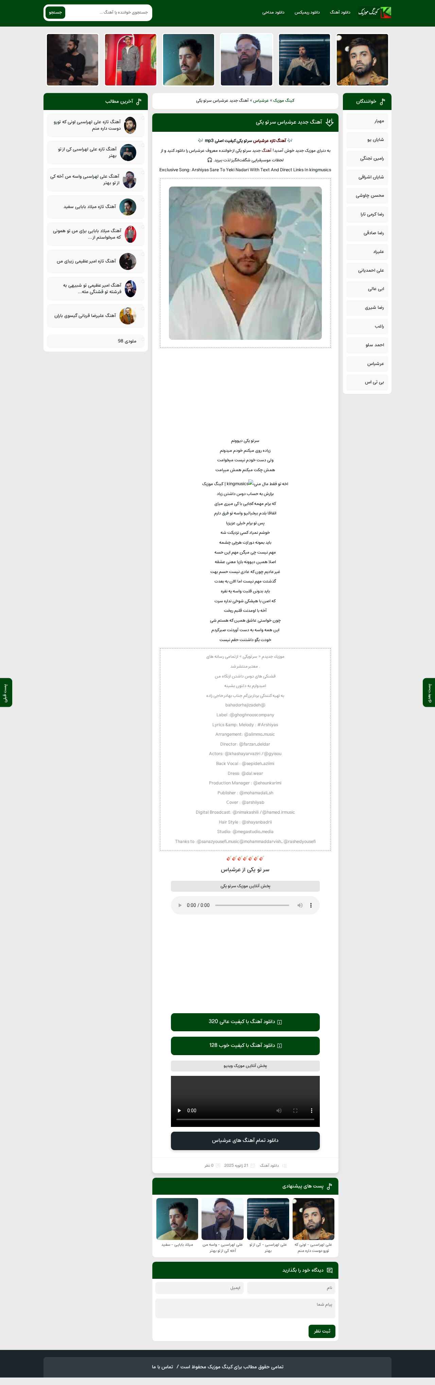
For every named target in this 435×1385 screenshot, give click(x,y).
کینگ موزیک (284, 101)
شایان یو (375, 140)
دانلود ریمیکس (307, 12)
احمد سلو (375, 345)
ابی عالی (376, 289)
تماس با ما (162, 1367)
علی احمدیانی (371, 270)
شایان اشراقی (371, 177)
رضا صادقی (374, 233)
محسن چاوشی (370, 196)
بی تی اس (374, 382)
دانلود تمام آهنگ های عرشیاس (245, 1140)
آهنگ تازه (278, 141)
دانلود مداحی (273, 12)
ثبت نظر (322, 1331)
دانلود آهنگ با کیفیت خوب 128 (242, 1045)
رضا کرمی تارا (372, 214)
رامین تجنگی (372, 158)
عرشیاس (261, 101)
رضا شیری (374, 308)
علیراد (378, 252)
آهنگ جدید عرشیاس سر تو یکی (289, 122)
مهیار (379, 121)
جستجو (55, 12)
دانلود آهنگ (340, 12)
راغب (379, 326)
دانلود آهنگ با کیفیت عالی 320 (242, 1021)
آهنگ (267, 151)
